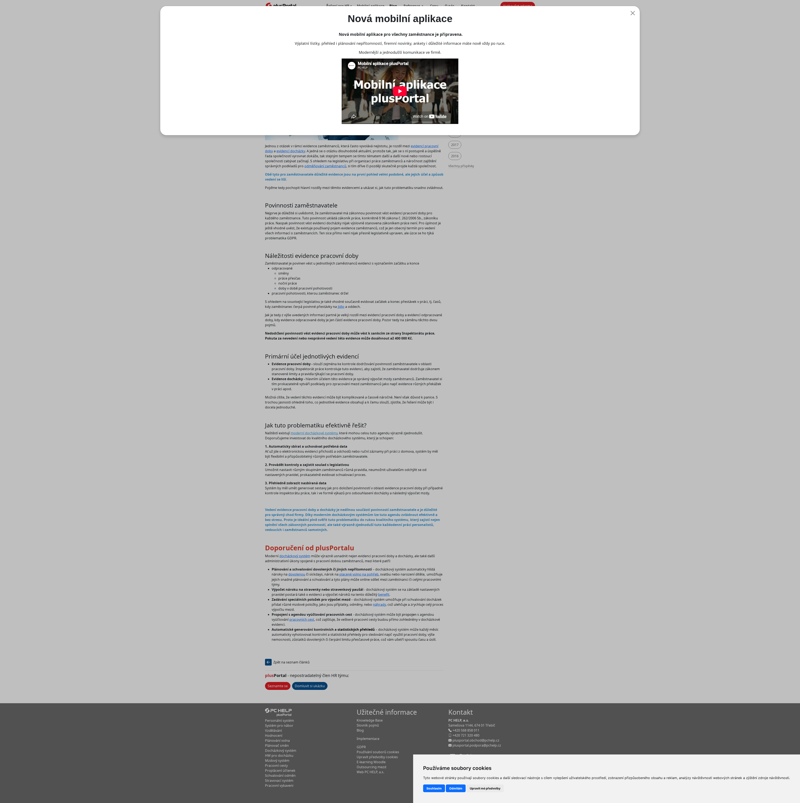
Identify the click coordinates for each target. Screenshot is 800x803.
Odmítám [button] (455, 788)
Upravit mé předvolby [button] (485, 788)
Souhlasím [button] (434, 788)
